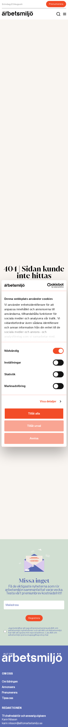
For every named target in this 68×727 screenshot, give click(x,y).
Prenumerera (56, 4)
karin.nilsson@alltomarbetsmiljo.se (22, 723)
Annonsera (8, 687)
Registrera (34, 618)
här (46, 635)
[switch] (58, 363)
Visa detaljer (48, 401)
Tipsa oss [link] (7, 698)
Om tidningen (10, 681)
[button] (64, 14)
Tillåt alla (34, 413)
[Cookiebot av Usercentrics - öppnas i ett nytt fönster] (48, 285)
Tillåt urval (34, 425)
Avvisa (34, 438)
